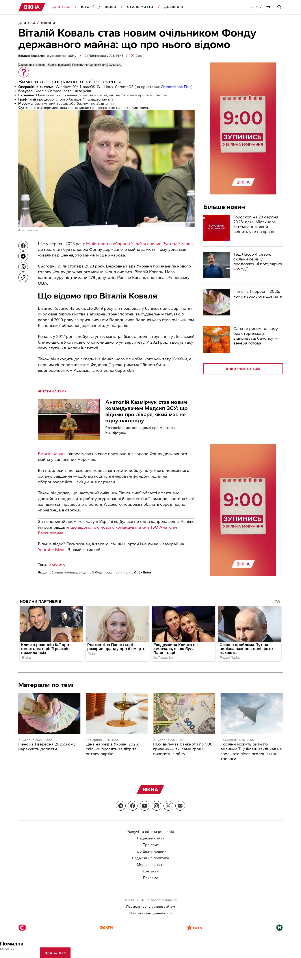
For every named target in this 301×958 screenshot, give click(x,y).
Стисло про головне (32, 64)
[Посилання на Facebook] (132, 806)
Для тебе (61, 7)
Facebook (32, 230)
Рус (268, 7)
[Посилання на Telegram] (121, 806)
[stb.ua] (22, 928)
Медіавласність (150, 865)
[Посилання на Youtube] (144, 806)
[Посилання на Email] (180, 806)
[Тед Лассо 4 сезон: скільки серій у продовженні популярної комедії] (216, 265)
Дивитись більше (243, 369)
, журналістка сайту (47, 56)
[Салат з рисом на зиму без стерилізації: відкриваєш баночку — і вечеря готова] (216, 339)
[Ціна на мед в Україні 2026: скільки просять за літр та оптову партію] (117, 713)
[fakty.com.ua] (106, 928)
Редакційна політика (150, 858)
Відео (110, 7)
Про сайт (151, 845)
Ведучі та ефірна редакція (150, 832)
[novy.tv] (279, 928)
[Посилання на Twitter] (168, 806)
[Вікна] (32, 7)
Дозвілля (173, 7)
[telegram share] (23, 256)
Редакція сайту (150, 838)
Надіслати (55, 952)
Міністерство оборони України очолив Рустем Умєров (139, 243)
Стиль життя (140, 7)
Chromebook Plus (176, 87)
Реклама (150, 878)
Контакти (150, 871)
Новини (47, 23)
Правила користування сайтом (150, 907)
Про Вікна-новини (151, 851)
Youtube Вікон (52, 549)
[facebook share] (23, 246)
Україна (57, 565)
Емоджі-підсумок (58, 64)
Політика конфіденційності (150, 913)
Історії (87, 7)
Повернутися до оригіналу (89, 64)
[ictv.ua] (194, 928)
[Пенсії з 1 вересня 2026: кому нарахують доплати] (216, 302)
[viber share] (23, 267)
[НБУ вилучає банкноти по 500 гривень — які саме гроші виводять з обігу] (184, 713)
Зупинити (115, 64)
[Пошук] (280, 7)
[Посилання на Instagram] (156, 806)
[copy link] (23, 277)
